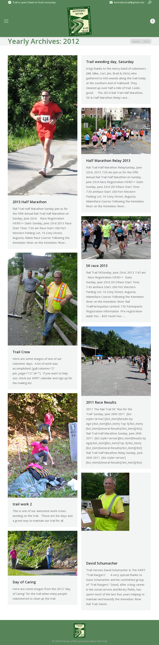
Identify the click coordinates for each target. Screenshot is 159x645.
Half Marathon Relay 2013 (108, 160)
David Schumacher (102, 563)
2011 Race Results (101, 402)
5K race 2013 (96, 265)
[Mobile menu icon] (6, 21)
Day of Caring (24, 582)
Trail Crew (21, 352)
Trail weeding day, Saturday (110, 61)
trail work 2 (22, 504)
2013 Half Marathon (30, 201)
